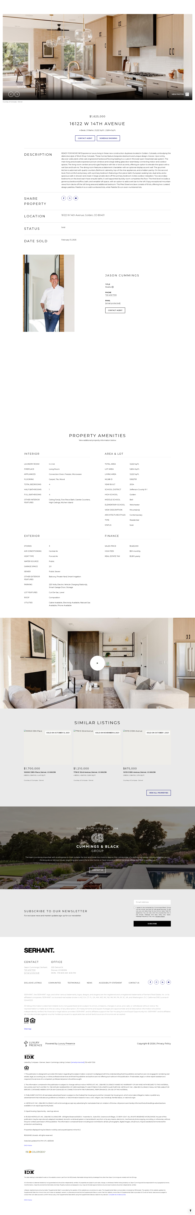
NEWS (89, 983)
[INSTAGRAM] (156, 982)
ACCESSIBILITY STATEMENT (110, 983)
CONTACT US (134, 983)
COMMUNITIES (54, 983)
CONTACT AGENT (115, 310)
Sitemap (27, 1029)
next (17, 94)
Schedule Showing (108, 138)
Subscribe (152, 924)
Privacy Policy (160, 916)
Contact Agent (85, 138)
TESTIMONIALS (74, 983)
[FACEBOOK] (150, 982)
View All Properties (158, 793)
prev (11, 94)
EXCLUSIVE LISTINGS (33, 983)
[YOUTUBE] (168, 982)
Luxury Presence (66, 1043)
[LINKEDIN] (162, 982)
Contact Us (97, 870)
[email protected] (77, 1062)
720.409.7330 (111, 295)
